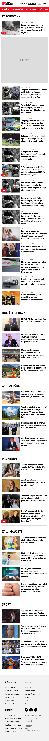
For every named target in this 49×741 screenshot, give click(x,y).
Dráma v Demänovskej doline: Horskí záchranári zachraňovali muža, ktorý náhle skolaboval (33, 368)
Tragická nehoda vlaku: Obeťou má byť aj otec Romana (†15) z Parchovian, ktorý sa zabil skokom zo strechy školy (34, 93)
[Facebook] (26, 710)
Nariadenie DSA (10, 704)
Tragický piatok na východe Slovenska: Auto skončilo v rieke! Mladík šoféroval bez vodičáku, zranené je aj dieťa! (33, 124)
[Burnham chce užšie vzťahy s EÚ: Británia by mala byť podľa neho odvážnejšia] (11, 428)
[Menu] (46, 9)
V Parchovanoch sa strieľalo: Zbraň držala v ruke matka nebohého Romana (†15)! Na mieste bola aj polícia (33, 171)
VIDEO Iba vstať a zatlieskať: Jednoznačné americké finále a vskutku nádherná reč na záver (34, 644)
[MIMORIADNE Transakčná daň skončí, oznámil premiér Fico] (11, 324)
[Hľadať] (41, 9)
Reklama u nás (30, 687)
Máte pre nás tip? (11, 731)
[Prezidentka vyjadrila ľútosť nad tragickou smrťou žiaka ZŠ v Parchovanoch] (11, 250)
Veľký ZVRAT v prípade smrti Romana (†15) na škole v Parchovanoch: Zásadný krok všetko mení (33, 109)
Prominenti (31, 9)
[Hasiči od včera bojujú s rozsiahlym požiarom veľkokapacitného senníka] (11, 298)
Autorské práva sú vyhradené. (31, 720)
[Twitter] (35, 710)
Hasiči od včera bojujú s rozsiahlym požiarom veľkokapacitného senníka (32, 297)
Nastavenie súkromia (12, 694)
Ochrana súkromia (11, 691)
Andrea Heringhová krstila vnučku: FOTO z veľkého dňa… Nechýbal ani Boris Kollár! (33, 467)
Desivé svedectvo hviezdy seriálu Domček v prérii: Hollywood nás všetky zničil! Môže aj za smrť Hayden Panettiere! (33, 516)
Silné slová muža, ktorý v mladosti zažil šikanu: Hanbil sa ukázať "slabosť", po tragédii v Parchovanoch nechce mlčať (34, 235)
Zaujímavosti (12, 532)
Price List (28, 701)
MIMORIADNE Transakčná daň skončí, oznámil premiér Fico (33, 320)
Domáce (5, 9)
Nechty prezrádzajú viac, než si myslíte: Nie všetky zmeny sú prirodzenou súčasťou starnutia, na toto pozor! (34, 588)
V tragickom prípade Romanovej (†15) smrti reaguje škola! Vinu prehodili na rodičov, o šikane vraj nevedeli (33, 218)
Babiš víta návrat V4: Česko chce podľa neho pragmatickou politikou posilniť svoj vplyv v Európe (34, 442)
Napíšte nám (9, 701)
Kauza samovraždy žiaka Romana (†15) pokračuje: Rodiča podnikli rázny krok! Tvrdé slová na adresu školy (32, 202)
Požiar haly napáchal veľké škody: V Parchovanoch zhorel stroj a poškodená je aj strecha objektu (33, 29)
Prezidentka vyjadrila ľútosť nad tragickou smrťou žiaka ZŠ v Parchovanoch (33, 249)
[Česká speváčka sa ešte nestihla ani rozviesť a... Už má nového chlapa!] (11, 485)
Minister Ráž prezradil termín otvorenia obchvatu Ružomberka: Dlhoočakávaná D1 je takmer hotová (33, 338)
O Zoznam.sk (10, 682)
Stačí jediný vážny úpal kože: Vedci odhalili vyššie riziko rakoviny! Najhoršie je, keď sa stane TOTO (33, 557)
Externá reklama (30, 691)
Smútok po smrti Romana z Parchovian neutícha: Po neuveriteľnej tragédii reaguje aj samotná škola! (33, 186)
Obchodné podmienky (32, 694)
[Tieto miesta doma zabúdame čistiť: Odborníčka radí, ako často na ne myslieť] (11, 543)
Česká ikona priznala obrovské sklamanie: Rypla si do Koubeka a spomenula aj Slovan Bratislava (33, 630)
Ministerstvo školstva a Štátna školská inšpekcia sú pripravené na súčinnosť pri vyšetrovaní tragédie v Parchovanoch (33, 267)
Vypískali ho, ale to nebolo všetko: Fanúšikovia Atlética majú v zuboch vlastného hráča (34, 613)
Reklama (28, 682)
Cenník (27, 697)
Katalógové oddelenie (13, 725)
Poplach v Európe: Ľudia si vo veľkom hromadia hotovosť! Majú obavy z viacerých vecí (33, 394)
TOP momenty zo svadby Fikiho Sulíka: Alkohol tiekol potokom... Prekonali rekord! (34, 498)
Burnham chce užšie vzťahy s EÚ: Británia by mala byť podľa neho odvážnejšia (33, 425)
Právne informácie (11, 687)
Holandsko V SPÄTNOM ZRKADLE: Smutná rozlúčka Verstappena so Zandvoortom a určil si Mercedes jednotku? (34, 661)
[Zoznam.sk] (29, 726)
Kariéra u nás (9, 697)
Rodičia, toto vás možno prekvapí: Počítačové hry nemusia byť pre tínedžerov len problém (34, 572)
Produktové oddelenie (13, 718)
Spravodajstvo (10, 715)
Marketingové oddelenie (14, 728)
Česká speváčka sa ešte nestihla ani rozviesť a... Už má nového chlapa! (33, 482)
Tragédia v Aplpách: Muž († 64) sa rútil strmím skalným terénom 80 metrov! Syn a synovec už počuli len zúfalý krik (34, 412)
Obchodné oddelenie (12, 722)
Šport (6, 604)
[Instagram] (31, 710)
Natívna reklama (30, 704)
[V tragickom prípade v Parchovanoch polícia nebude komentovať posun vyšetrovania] (11, 155)
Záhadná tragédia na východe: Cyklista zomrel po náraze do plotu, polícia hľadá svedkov (33, 138)
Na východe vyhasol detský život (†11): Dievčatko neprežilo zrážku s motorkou (33, 281)
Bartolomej (32, 4)
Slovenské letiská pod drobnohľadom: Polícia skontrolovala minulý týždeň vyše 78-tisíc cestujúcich (32, 354)
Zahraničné (17, 9)
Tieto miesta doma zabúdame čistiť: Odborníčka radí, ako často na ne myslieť (33, 540)
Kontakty (8, 710)
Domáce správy (13, 313)
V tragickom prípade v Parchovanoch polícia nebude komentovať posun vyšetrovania (33, 155)
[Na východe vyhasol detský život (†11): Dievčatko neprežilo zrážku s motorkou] (11, 282)
